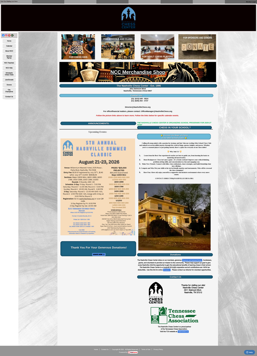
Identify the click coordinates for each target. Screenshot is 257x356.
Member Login (251, 2)
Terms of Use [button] (145, 349)
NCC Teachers (9, 63)
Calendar (9, 46)
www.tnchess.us (183, 331)
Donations (167, 270)
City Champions (9, 91)
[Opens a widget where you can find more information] (249, 352)
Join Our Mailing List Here (9, 1)
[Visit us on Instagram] (6, 35)
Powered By (123, 352)
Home (9, 41)
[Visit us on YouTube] (9, 35)
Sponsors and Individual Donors (192, 260)
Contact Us (9, 97)
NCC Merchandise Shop (137, 72)
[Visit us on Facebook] (3, 35)
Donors (9, 85)
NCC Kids (9, 68)
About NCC (9, 51)
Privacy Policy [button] (158, 349)
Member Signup (9, 57)
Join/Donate (9, 80)
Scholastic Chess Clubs (9, 74)
